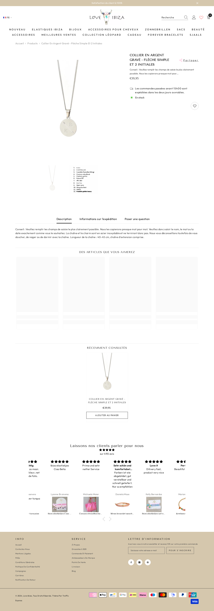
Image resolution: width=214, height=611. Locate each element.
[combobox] (172, 17)
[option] (107, 3)
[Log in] (194, 17)
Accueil (19, 43)
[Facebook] (131, 562)
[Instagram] (139, 562)
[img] (107, 450)
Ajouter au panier (107, 415)
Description (64, 219)
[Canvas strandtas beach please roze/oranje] (76, 504)
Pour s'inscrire (180, 550)
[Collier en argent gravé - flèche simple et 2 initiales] (107, 373)
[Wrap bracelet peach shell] (107, 504)
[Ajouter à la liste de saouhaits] (195, 106)
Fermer (197, 3)
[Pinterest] (148, 562)
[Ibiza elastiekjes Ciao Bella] (44, 504)
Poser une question (137, 219)
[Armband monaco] (170, 504)
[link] (37, 317)
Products (32, 43)
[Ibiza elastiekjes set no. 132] (139, 504)
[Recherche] (175, 17)
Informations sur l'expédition (98, 219)
